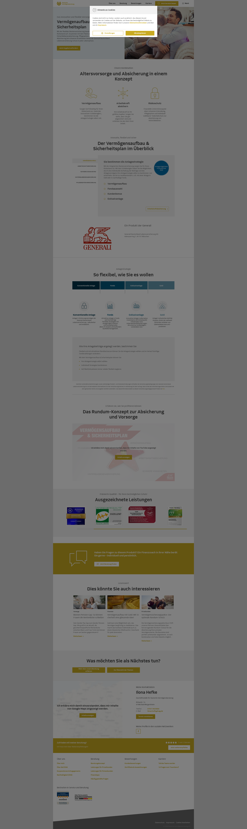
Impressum (102, 25)
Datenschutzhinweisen (138, 23)
